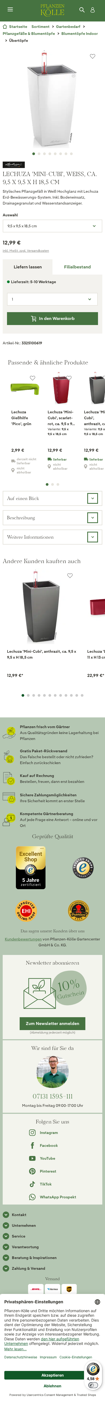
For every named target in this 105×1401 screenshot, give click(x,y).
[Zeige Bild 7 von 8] (66, 153)
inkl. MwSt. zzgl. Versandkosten (26, 251)
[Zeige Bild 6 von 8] (60, 153)
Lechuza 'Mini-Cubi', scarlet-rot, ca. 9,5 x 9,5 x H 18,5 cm (61, 418)
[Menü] (10, 9)
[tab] (77, 267)
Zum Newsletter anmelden (52, 1023)
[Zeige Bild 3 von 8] (44, 153)
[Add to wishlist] (70, 575)
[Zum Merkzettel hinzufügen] (92, 56)
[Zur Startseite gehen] (52, 9)
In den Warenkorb (57, 318)
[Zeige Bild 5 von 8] (55, 153)
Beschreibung (21, 517)
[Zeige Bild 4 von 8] (49, 153)
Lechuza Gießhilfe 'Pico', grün (21, 418)
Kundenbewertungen (23, 939)
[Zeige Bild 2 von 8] (39, 153)
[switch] (93, 1385)
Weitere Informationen (30, 537)
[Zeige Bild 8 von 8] (71, 153)
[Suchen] (82, 10)
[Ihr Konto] (91, 10)
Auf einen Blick (23, 498)
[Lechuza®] (52, 165)
